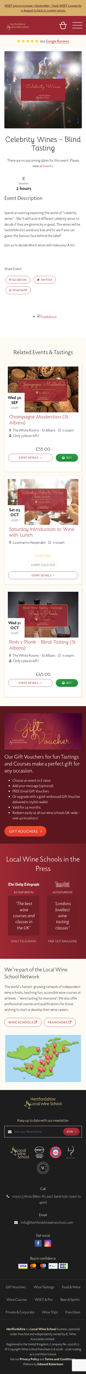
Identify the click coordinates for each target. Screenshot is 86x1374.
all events (46, 166)
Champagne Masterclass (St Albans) (38, 420)
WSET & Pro (44, 1299)
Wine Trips (50, 1312)
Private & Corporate (20, 1312)
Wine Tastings (44, 1287)
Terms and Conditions (60, 1359)
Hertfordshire (15, 1329)
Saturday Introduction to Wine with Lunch (41, 532)
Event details (29, 457)
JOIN (70, 1131)
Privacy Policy (29, 1359)
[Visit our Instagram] (47, 1243)
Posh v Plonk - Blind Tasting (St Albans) (42, 645)
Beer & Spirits (70, 1299)
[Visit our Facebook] (38, 1243)
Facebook (19, 279)
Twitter (46, 279)
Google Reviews (15, 41)
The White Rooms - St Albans (33, 430)
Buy (69, 457)
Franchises (58, 1022)
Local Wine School (43, 1329)
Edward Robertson (50, 1364)
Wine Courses (17, 1299)
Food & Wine (71, 1287)
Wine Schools (21, 1022)
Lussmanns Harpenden (29, 542)
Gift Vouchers (24, 831)
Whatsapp (19, 290)
